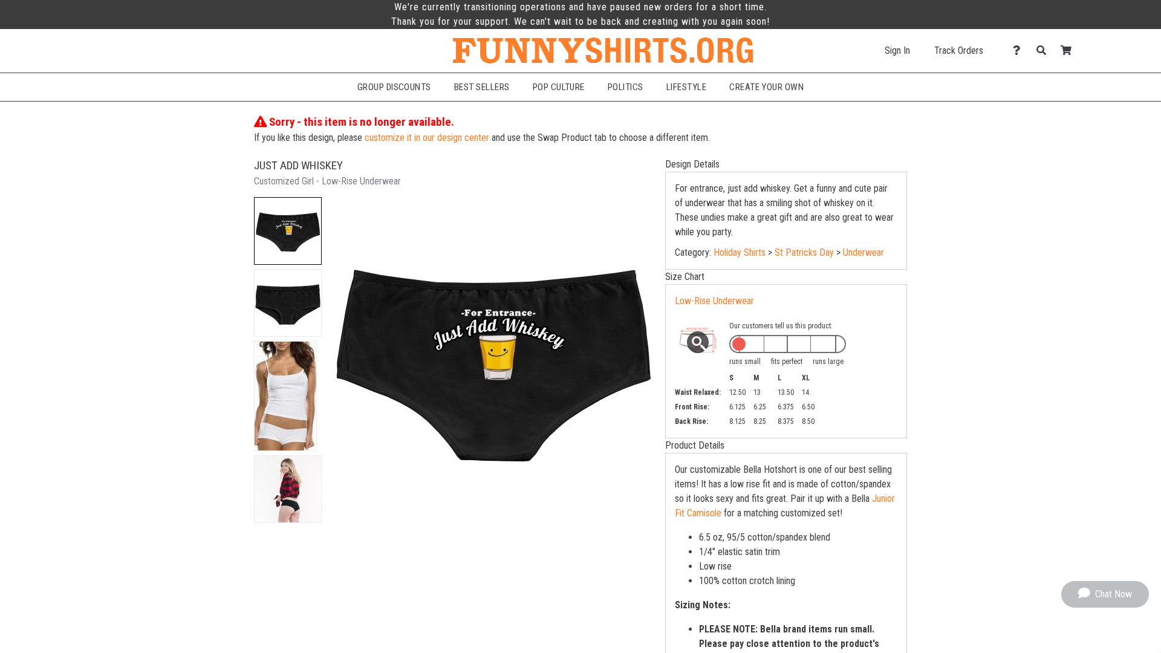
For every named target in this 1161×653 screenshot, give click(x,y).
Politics (625, 87)
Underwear (863, 252)
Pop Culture (559, 87)
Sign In (897, 50)
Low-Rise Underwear (714, 301)
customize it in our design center (427, 137)
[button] (288, 231)
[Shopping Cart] (1069, 50)
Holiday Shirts (740, 252)
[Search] (1044, 50)
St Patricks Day (804, 252)
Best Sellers (482, 87)
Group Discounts (394, 87)
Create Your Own (766, 87)
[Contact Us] (1019, 50)
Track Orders (958, 50)
